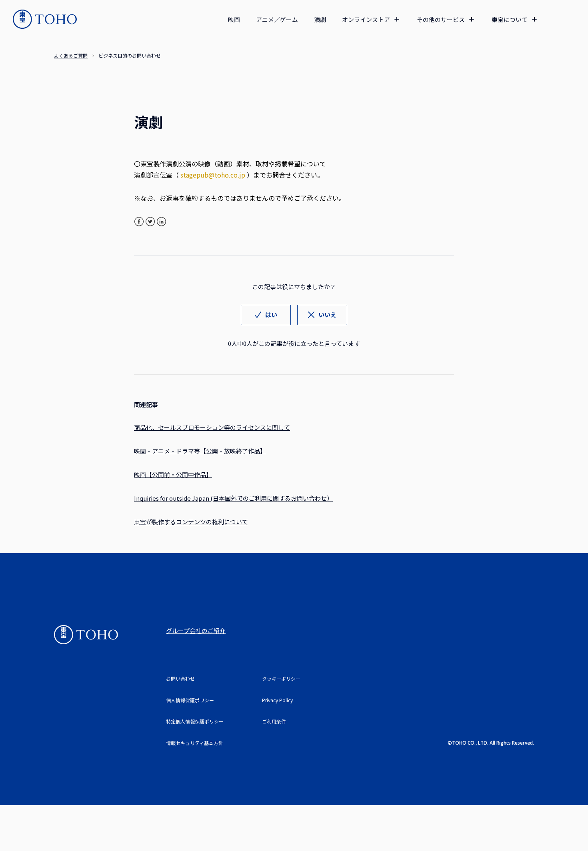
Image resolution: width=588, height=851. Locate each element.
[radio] (266, 315)
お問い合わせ (180, 678)
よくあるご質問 (71, 55)
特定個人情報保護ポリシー (195, 721)
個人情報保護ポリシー (190, 700)
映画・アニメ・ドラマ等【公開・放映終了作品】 (200, 451)
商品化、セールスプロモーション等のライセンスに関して (212, 427)
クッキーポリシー (281, 678)
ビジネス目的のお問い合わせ (129, 55)
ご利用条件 (274, 721)
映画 (234, 19)
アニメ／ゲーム (277, 19)
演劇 (320, 19)
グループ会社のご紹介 (196, 630)
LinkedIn (161, 222)
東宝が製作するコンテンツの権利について (191, 521)
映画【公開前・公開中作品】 (173, 474)
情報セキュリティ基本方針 (194, 742)
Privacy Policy (277, 700)
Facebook (139, 222)
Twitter (150, 222)
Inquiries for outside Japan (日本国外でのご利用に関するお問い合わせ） (233, 498)
